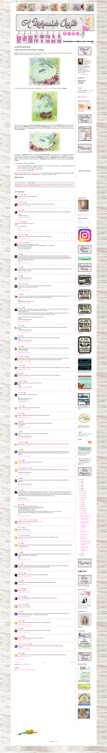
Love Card (82, 529)
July (81, 501)
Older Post (72, 662)
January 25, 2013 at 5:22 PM (24, 205)
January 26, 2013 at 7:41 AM (24, 417)
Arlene (19, 580)
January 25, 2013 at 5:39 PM (24, 250)
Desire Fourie (21, 381)
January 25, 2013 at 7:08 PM (24, 279)
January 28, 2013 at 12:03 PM (24, 592)
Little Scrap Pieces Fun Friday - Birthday (85, 519)
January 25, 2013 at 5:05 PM (24, 198)
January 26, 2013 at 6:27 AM (24, 401)
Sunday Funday (26, 185)
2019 (80, 479)
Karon (19, 267)
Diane (19, 449)
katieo (19, 563)
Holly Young (20, 588)
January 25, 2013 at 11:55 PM (24, 361)
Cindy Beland (21, 596)
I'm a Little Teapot (22, 604)
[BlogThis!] (30, 183)
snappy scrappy (21, 234)
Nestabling (64, 184)
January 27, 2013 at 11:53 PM (24, 576)
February (82, 510)
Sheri (19, 373)
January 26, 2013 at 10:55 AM (24, 456)
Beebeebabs (21, 194)
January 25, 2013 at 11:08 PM (24, 352)
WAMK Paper (38, 185)
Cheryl (19, 628)
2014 (80, 488)
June (81, 503)
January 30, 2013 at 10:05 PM (24, 648)
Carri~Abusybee (39, 521)
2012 (80, 553)
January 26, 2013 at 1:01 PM (24, 485)
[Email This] (28, 183)
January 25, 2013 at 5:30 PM (24, 238)
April (81, 506)
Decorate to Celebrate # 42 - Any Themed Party (85, 541)
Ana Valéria (20, 392)
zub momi (20, 405)
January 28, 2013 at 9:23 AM (24, 584)
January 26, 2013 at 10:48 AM (24, 445)
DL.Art (25, 184)
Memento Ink (59, 184)
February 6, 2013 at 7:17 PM (24, 656)
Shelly (19, 254)
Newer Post (17, 662)
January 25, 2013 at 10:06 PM (24, 342)
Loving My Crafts (22, 442)
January (82, 512)
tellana (19, 543)
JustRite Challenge (30, 184)
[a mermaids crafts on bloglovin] (84, 171)
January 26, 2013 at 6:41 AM (24, 409)
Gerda (19, 421)
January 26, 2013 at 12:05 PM (24, 474)
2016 (80, 484)
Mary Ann (20, 527)
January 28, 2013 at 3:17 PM (24, 599)
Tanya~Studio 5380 (22, 356)
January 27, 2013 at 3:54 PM (24, 559)
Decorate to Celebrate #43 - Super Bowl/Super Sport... (85, 522)
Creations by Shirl (22, 242)
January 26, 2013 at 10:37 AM (24, 437)
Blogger (56, 741)
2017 (80, 483)
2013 (80, 490)
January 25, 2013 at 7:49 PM (24, 303)
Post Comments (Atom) (25, 664)
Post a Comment (19, 659)
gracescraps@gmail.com (23, 468)
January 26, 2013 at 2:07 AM (24, 377)
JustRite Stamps (37, 184)
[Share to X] (31, 183)
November (82, 493)
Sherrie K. (20, 307)
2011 (80, 555)
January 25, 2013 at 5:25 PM (24, 217)
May (81, 504)
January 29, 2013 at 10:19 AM (24, 624)
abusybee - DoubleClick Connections (26, 520)
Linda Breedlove (21, 283)
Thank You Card (83, 536)
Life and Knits (21, 221)
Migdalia (20, 504)
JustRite (20, 165)
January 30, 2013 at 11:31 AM (24, 639)
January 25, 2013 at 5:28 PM (24, 230)
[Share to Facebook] (33, 183)
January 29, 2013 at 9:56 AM (24, 616)
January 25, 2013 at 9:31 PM (24, 321)
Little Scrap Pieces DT (45, 184)
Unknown (20, 413)
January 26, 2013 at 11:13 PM (24, 539)
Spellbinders (20, 185)
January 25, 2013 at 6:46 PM (24, 272)
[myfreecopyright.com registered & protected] (84, 97)
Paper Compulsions (22, 535)
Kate (19, 478)
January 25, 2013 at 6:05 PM (24, 263)
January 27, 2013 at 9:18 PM (24, 568)
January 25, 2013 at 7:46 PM (24, 290)
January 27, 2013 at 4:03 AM (24, 548)
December (82, 492)
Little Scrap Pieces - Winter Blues (84, 538)
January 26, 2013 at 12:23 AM (24, 369)
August (82, 499)
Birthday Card (20, 184)
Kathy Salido (21, 573)
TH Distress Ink (32, 185)
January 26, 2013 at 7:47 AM (24, 427)
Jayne (19, 552)
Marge (19, 611)
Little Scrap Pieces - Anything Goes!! (84, 547)
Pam (19, 431)
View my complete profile (83, 74)
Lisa (86, 58)
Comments (82, 222)
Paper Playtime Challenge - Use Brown (84, 526)
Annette (20, 210)
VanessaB (20, 636)
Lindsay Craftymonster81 (23, 644)
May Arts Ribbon (53, 184)
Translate (88, 92)
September (82, 497)
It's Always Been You (84, 534)
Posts (81, 220)
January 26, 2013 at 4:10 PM (24, 523)
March (81, 508)
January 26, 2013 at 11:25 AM (24, 463)
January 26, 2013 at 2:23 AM (24, 388)
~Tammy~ (20, 365)
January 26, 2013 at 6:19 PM (24, 531)
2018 (80, 481)
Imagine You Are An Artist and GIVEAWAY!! (85, 516)
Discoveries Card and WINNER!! (84, 544)
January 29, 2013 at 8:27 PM (24, 632)
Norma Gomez (21, 202)
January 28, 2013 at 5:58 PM (24, 607)
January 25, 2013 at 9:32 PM (24, 331)
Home (44, 662)
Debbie (19, 346)
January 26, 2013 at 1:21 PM (24, 500)
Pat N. (19, 276)
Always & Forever (84, 513)
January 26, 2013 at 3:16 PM (24, 515)
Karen (19, 294)
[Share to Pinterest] (34, 183)
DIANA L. (20, 325)
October (82, 495)
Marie (19, 336)
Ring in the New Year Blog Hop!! (84, 550)
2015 (80, 486)
